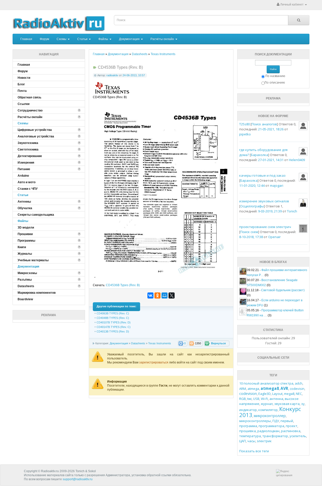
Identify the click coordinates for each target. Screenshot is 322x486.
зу (303, 403)
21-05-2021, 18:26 (271, 129)
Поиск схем (249, 232)
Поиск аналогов (264, 124)
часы (251, 441)
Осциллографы (252, 206)
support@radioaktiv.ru (78, 479)
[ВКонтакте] (150, 295)
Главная (26, 39)
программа (248, 426)
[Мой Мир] (165, 295)
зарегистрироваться (154, 362)
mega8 (289, 393)
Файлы (103, 39)
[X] (172, 295)
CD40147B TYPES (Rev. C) (114, 326)
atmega (253, 388)
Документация (129, 39)
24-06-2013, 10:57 (134, 75)
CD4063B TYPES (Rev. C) (113, 313)
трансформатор (275, 436)
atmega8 (270, 388)
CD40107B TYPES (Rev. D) (114, 322)
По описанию (275, 82)
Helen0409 (297, 160)
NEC (299, 393)
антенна (276, 398)
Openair (274, 237)
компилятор (268, 409)
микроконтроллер (270, 415)
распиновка (290, 431)
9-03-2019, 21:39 (270, 211)
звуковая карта (287, 403)
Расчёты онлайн (162, 39)
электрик (264, 441)
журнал (267, 403)
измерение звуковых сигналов (264, 201)
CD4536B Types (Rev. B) (123, 285)
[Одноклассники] (157, 295)
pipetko (245, 134)
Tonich (292, 211)
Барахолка (259, 155)
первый (286, 421)
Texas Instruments (159, 343)
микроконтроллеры (255, 421)
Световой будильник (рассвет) (283, 290)
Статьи (82, 39)
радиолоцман (268, 431)
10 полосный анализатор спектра (266, 383)
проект (291, 426)
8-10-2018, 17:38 (251, 237)
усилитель (298, 436)
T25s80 (244, 124)
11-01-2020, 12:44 (252, 185)
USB (256, 398)
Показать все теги (254, 451)
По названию (275, 76)
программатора (271, 426)
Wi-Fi (264, 398)
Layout (277, 393)
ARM (242, 388)
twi (249, 398)
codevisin (297, 388)
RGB (242, 398)
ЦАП (242, 441)
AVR (284, 388)
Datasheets (138, 343)
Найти (273, 69)
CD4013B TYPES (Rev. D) (113, 331)
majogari (276, 185)
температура (250, 436)
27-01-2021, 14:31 (271, 160)
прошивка (247, 431)
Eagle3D (264, 393)
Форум (44, 39)
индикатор (248, 409)
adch (298, 383)
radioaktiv (112, 75)
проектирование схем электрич (265, 227)
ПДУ (275, 421)
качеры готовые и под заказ (262, 175)
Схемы (62, 39)
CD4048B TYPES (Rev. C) (113, 317)
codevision (248, 393)
